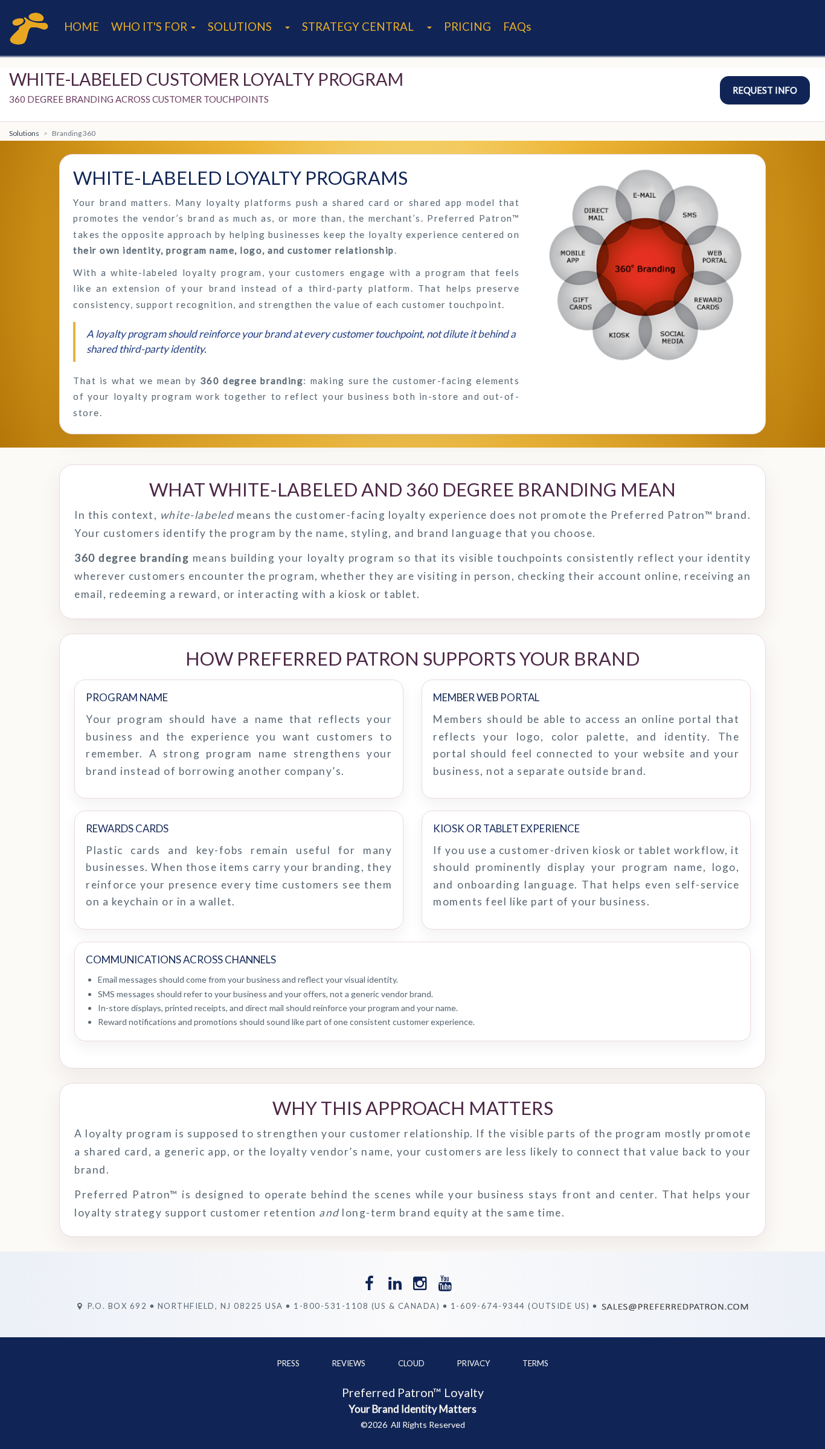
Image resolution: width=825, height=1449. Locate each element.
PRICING (467, 26)
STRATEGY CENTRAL (358, 26)
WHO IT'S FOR (150, 26)
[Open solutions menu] (287, 26)
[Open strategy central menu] (429, 26)
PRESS (288, 1363)
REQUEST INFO (765, 90)
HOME (81, 26)
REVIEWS (348, 1363)
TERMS (535, 1363)
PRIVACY (473, 1363)
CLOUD (411, 1363)
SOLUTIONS (240, 26)
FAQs (517, 26)
